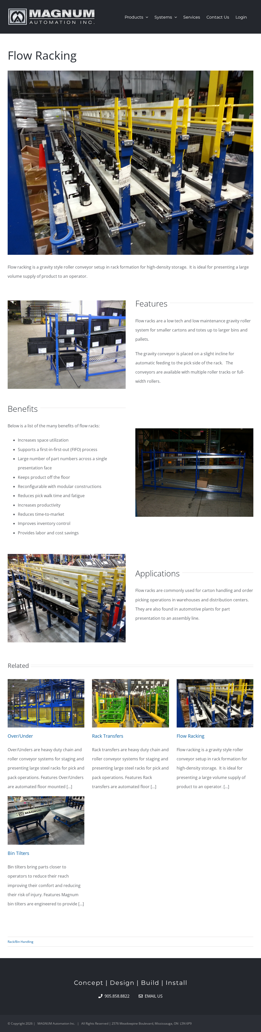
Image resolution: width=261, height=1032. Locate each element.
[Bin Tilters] (46, 820)
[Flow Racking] (215, 703)
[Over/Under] (46, 703)
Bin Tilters (18, 853)
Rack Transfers (107, 736)
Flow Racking (190, 736)
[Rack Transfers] (130, 703)
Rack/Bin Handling (20, 942)
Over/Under (20, 736)
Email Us (153, 996)
